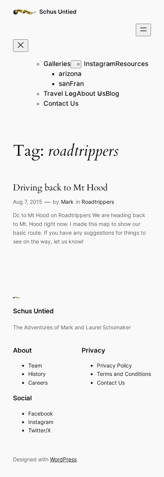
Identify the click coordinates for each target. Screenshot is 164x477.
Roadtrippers (98, 201)
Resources (132, 64)
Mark (67, 201)
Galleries (57, 64)
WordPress (63, 459)
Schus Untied (57, 11)
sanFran (71, 83)
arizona (70, 73)
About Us (91, 93)
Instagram (100, 64)
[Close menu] (20, 45)
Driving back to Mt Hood (60, 187)
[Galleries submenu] (76, 64)
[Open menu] (143, 30)
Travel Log (60, 93)
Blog (112, 93)
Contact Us (61, 103)
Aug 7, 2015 (27, 201)
